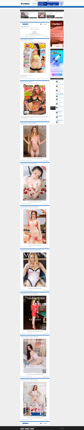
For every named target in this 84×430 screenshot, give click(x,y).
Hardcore (23, 78)
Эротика (47, 160)
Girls (22, 36)
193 (42, 423)
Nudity (27, 78)
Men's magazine (34, 78)
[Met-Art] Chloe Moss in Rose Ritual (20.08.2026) (28, 163)
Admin (27, 83)
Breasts (29, 160)
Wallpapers (26, 36)
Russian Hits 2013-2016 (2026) (59, 17)
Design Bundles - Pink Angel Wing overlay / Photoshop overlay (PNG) (59, 121)
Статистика (35, 6)
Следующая (45, 423)
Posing (33, 36)
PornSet (31, 6)
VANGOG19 (59, 87)
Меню (39, 6)
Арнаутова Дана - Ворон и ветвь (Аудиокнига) (59, 111)
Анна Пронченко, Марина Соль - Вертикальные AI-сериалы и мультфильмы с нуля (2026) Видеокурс (50, 16)
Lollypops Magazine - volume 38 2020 (27, 39)
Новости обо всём (44, 6)
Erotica (35, 36)
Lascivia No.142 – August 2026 (41, 17)
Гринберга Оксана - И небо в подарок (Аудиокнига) (59, 116)
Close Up (27, 160)
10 (39, 423)
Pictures (29, 36)
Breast (31, 36)
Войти (63, 0)
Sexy (24, 36)
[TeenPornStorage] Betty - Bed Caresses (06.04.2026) (29, 336)
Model (31, 78)
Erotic (25, 78)
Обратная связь (26, 6)
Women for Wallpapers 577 (25, 26)
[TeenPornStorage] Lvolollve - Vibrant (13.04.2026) (29, 293)
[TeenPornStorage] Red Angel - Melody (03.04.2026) (29, 379)
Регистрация (60, 0)
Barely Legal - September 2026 (33, 17)
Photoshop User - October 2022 (60, 106)
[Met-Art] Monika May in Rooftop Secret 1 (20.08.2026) (29, 206)
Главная (22, 6)
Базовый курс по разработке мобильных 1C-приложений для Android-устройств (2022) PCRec (60, 94)
